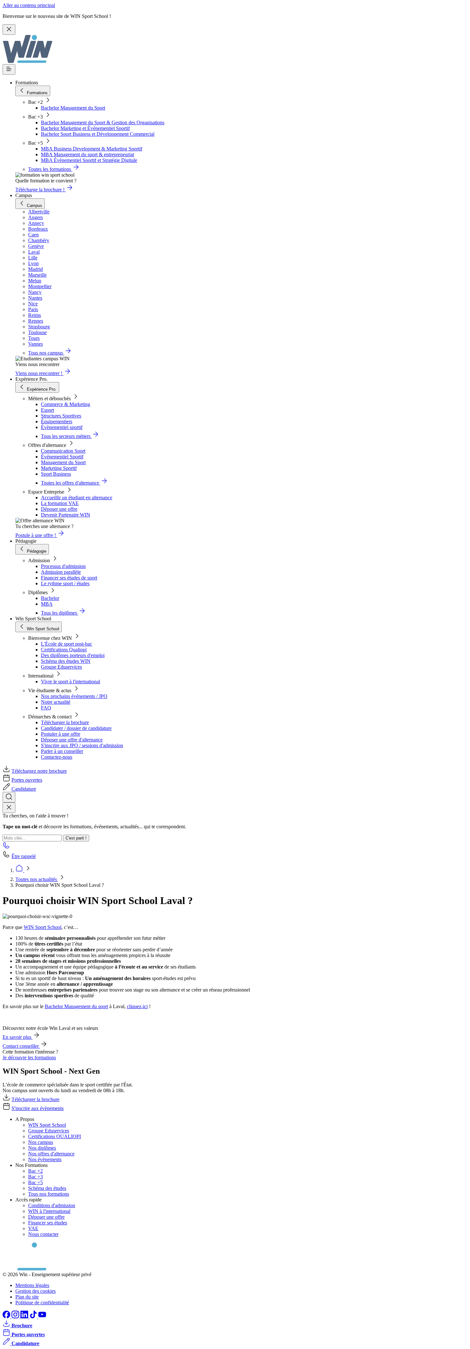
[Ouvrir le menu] (9, 69)
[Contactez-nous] (6, 847)
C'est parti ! (76, 838)
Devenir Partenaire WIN (65, 514)
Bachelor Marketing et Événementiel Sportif (85, 128)
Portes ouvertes (27, 780)
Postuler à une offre (60, 734)
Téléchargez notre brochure (39, 771)
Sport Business (56, 474)
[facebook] (7, 1316)
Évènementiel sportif (61, 427)
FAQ (46, 707)
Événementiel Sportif (62, 456)
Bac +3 (35, 1176)
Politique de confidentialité (42, 1302)
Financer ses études (47, 1222)
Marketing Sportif (59, 468)
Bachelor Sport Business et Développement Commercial (97, 134)
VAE (33, 1228)
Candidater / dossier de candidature (76, 728)
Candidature (24, 789)
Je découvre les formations (29, 1057)
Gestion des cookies (35, 1291)
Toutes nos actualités (36, 879)
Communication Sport (63, 451)
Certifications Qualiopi (64, 649)
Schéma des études (47, 1188)
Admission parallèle (61, 572)
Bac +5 (35, 1182)
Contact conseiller (21, 1046)
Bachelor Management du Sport (73, 108)
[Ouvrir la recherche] (9, 797)
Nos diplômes (42, 1148)
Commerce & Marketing (65, 404)
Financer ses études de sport (69, 577)
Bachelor (50, 598)
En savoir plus (18, 1037)
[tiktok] (33, 1316)
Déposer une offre (59, 509)
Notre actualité (55, 702)
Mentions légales (32, 1285)
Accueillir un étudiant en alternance (76, 497)
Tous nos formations (48, 1194)
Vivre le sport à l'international (70, 681)
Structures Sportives (61, 415)
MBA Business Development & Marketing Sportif (91, 148)
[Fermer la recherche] (9, 807)
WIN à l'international (49, 1211)
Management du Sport (63, 462)
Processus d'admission (63, 566)
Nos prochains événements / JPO (74, 696)
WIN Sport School (42, 927)
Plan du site (27, 1296)
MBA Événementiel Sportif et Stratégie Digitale (89, 160)
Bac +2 (35, 1171)
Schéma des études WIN (65, 661)
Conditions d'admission (51, 1205)
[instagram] (16, 1316)
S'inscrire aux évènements (38, 1108)
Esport (47, 410)
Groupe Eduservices (61, 667)
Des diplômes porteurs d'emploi (73, 655)
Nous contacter (43, 1234)
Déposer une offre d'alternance (72, 739)
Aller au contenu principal (29, 5)
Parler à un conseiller (62, 751)
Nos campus (40, 1142)
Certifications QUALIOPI (54, 1136)
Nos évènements (44, 1159)
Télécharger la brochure (65, 722)
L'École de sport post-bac (66, 644)
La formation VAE (60, 503)
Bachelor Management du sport (76, 1006)
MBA (47, 604)
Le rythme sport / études (65, 583)
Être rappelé (24, 856)
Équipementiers (56, 421)
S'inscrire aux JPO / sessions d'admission (82, 745)
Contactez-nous (56, 757)
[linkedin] (24, 1316)
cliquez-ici (137, 1006)
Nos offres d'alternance (51, 1153)
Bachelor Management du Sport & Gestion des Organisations (102, 122)
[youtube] (42, 1316)
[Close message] (9, 29)
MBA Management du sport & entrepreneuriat (87, 154)
